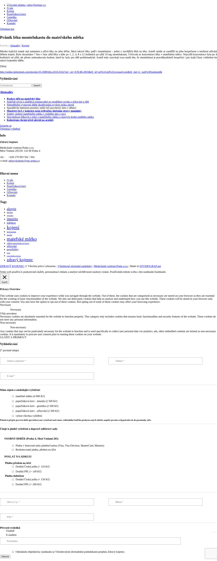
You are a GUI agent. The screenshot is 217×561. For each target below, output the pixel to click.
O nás (10, 8)
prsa (8, 253)
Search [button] (36, 85)
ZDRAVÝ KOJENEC (12, 266)
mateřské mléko (22, 239)
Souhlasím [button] (160, 271)
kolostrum (11, 232)
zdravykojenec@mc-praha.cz (24, 160)
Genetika (11, 17)
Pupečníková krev (16, 14)
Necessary (15, 309)
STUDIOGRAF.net (150, 266)
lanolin (9, 235)
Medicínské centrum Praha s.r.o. (111, 266)
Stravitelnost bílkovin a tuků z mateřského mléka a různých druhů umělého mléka (50, 117)
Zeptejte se (6, 125)
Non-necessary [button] (8, 322)
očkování (12, 246)
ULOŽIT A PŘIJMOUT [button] (13, 337)
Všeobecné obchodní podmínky (75, 266)
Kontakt (11, 23)
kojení (13, 227)
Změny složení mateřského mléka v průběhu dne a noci (36, 113)
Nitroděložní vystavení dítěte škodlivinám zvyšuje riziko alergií (40, 104)
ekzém (10, 212)
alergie (11, 209)
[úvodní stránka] (26, 5)
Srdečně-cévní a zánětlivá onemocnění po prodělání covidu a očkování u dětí (48, 101)
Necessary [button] (5, 304)
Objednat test (7, 29)
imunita (12, 219)
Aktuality (15, 45)
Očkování (12, 20)
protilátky (13, 249)
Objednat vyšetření (10, 128)
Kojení (10, 11)
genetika (10, 215)
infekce (11, 222)
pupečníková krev (14, 256)
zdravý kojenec (20, 259)
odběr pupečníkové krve (18, 243)
